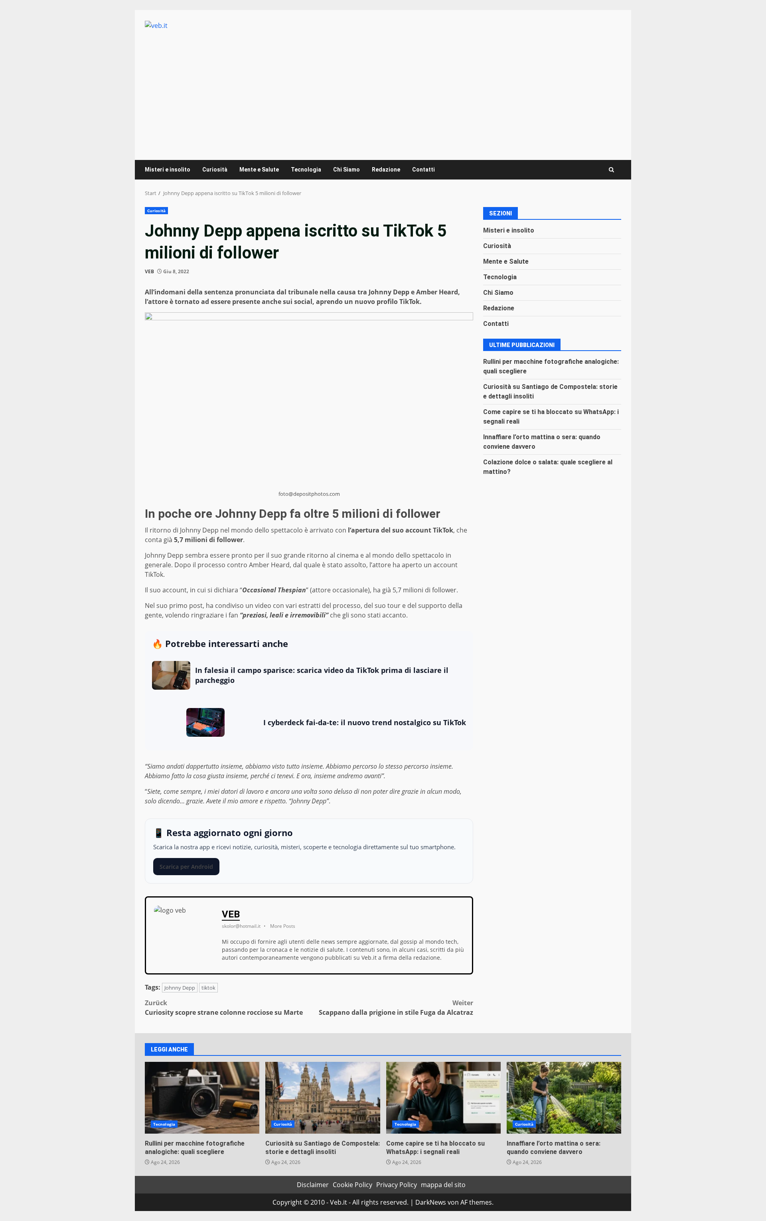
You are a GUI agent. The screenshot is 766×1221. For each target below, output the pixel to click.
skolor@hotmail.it (241, 926)
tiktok (208, 987)
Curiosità (214, 169)
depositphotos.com (316, 493)
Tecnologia (306, 169)
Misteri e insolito (167, 169)
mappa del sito (443, 1184)
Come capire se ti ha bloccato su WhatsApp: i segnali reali (443, 1098)
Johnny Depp (179, 987)
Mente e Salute (259, 169)
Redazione (386, 169)
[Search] (611, 170)
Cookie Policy (352, 1184)
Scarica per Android (186, 866)
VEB (149, 271)
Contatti (423, 169)
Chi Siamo (346, 169)
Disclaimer (313, 1184)
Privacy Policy (396, 1184)
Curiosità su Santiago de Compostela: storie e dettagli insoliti (322, 1098)
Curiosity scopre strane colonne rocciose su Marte (224, 1007)
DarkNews (430, 1202)
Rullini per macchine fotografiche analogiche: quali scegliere (202, 1098)
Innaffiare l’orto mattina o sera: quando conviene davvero (564, 1098)
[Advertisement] (383, 90)
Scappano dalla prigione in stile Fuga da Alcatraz (396, 1007)
